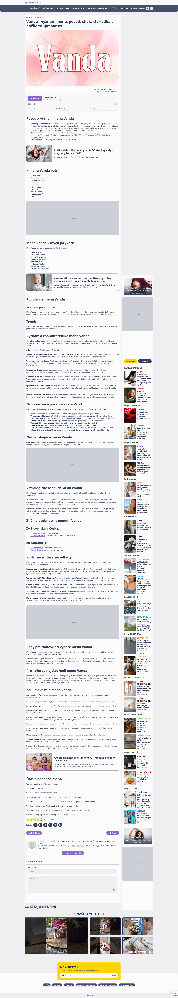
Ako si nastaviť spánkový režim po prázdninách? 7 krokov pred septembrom (143, 470)
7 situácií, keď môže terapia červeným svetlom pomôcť (143, 415)
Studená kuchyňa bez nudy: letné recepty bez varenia (144, 778)
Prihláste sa (42, 841)
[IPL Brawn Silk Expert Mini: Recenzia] (138, 945)
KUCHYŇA (141, 756)
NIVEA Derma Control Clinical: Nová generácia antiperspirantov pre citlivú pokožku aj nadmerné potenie (144, 586)
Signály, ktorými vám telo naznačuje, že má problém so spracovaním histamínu (144, 433)
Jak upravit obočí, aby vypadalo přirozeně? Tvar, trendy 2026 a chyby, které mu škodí (144, 491)
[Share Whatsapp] (40, 825)
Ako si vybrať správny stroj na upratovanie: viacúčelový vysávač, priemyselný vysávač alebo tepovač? (143, 666)
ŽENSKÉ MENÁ (34, 8)
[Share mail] (60, 825)
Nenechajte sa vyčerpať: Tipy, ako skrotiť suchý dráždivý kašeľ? (144, 526)
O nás (46, 985)
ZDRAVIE (140, 409)
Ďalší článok (112, 833)
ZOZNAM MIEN (63, 8)
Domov (28, 17)
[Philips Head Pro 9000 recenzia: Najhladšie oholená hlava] (138, 926)
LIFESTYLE (141, 389)
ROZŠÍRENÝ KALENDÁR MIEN (133, 8)
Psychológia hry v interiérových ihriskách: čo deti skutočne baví (144, 607)
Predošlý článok (34, 833)
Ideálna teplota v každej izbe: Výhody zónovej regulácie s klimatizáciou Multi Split (144, 743)
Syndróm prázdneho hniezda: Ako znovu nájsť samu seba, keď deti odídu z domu (144, 396)
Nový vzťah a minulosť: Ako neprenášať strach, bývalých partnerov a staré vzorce (144, 454)
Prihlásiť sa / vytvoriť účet (73, 853)
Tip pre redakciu (127, 985)
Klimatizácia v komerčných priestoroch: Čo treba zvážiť (143, 707)
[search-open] (151, 8)
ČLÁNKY (115, 8)
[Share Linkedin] (55, 825)
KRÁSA (139, 483)
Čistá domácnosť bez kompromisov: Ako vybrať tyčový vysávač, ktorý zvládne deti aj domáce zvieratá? (144, 801)
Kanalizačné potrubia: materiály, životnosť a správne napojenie (142, 726)
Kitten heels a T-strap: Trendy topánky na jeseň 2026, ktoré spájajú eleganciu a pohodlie (144, 380)
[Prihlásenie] (147, 8)
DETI (139, 601)
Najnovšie (144, 361)
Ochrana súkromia (108, 985)
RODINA (140, 463)
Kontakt (57, 985)
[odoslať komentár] (114, 889)
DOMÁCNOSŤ (142, 638)
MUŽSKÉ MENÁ (49, 8)
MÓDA (139, 372)
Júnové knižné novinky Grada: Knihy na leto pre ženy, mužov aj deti (144, 818)
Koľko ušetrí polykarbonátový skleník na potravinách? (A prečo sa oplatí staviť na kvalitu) (144, 625)
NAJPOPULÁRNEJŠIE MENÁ (98, 8)
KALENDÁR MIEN (78, 8)
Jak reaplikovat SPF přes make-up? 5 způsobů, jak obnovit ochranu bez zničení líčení (143, 507)
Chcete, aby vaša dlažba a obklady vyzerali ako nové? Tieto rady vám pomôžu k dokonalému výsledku (144, 647)
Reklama (69, 985)
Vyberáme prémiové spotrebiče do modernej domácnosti (142, 763)
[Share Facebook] (35, 825)
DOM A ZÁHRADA (144, 617)
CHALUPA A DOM (143, 719)
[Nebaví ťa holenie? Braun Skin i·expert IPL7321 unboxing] (105, 945)
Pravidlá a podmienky (86, 985)
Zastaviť (32, 109)
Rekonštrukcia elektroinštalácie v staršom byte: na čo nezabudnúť (144, 691)
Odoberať (113, 975)
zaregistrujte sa (78, 846)
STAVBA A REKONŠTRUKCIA (144, 683)
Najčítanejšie (130, 361)
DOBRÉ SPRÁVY (143, 559)
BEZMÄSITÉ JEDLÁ (144, 772)
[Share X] (45, 825)
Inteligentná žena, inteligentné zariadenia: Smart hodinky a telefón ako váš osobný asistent (144, 545)
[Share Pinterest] (50, 825)
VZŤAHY (140, 446)
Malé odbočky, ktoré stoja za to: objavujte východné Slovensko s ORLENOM (144, 567)
